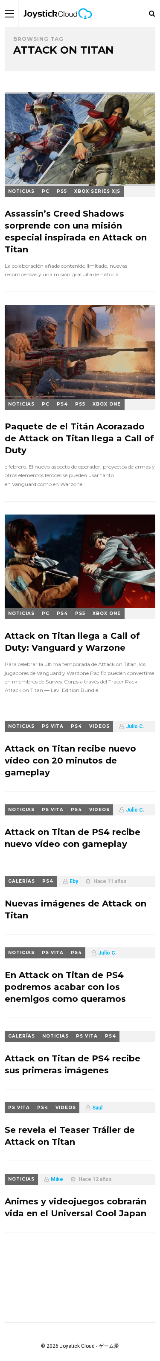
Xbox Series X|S (97, 191)
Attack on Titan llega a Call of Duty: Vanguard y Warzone (72, 642)
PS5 (62, 191)
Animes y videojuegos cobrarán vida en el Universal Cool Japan (75, 1207)
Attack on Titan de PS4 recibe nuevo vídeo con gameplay (72, 838)
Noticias (21, 191)
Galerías (21, 881)
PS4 (62, 404)
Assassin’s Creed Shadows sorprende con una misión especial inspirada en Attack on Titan (76, 231)
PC (45, 191)
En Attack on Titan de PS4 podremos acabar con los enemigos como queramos (65, 987)
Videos (99, 726)
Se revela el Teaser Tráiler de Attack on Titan (70, 1136)
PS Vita (53, 726)
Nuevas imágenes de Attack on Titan (75, 909)
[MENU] (9, 13)
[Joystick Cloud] (57, 25)
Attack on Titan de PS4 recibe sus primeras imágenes (72, 1064)
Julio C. (135, 726)
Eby (74, 881)
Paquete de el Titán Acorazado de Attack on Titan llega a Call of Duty (79, 438)
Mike (57, 1179)
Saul (97, 1108)
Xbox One (107, 404)
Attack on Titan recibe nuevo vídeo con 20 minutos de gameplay (70, 760)
